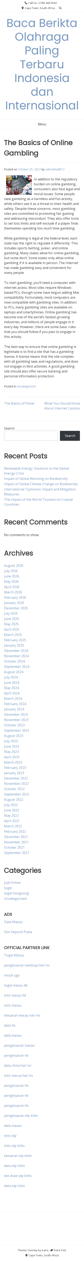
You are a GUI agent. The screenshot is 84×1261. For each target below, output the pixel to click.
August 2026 (13, 565)
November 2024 (16, 656)
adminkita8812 (55, 169)
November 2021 (16, 842)
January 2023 (14, 773)
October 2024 (14, 661)
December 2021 (16, 837)
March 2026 (13, 592)
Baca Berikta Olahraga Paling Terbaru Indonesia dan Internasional (42, 64)
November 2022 (16, 783)
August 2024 (13, 672)
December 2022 (16, 778)
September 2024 (16, 666)
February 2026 (15, 597)
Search (9, 428)
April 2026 (11, 587)
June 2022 (11, 810)
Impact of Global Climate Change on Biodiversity (41, 484)
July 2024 (11, 677)
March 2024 (13, 698)
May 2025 (11, 624)
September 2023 (16, 730)
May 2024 (11, 688)
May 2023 (11, 751)
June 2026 (11, 576)
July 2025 (11, 613)
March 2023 (13, 762)
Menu (42, 124)
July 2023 (11, 741)
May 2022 (11, 815)
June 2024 (11, 682)
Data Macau (13, 922)
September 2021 (16, 852)
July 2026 (11, 571)
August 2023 (13, 735)
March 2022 (13, 826)
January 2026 (14, 603)
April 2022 (11, 821)
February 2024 (15, 704)
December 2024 (16, 650)
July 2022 (11, 805)
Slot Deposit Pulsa (18, 932)
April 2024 (11, 693)
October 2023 (14, 725)
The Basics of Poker (19, 403)
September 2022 (16, 794)
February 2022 (15, 831)
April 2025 (11, 629)
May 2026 (11, 581)
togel (8, 888)
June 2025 (11, 618)
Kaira (45, 1250)
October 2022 (14, 789)
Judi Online (12, 882)
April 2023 (11, 757)
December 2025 (16, 608)
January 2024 (14, 709)
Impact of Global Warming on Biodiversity (36, 478)
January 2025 (14, 645)
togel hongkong (16, 893)
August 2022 (13, 799)
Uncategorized (26, 386)
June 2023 (11, 746)
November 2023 (16, 720)
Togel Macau (14, 955)
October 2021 (14, 847)
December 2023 (16, 714)
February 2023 (15, 767)
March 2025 (13, 634)
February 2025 (15, 640)
